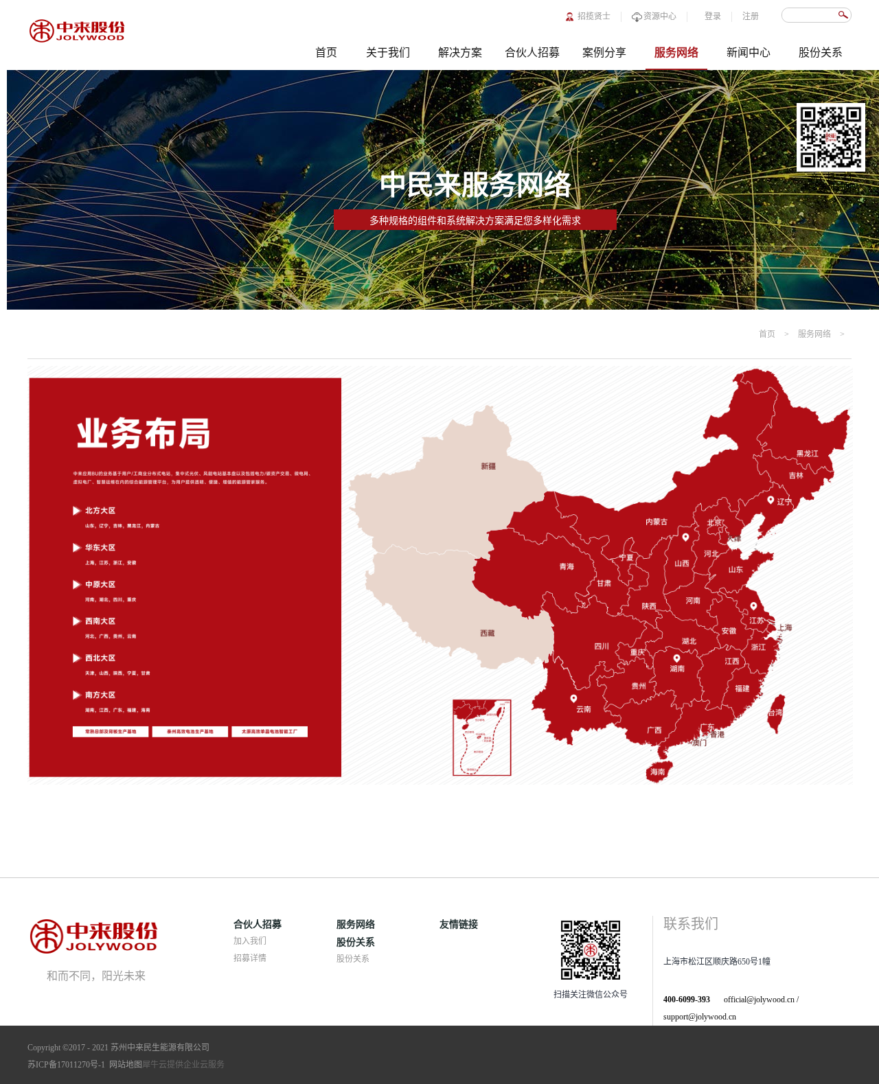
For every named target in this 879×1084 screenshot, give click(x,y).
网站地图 (123, 1065)
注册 (750, 16)
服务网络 (814, 334)
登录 (713, 16)
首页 (326, 52)
